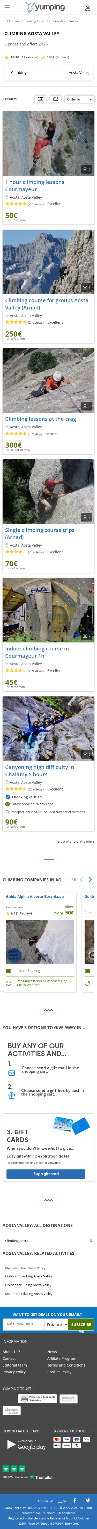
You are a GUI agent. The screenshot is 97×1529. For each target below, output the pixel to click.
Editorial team (15, 1365)
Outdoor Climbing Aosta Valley (28, 1276)
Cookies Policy (59, 1371)
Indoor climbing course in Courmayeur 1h (37, 652)
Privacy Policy (14, 1371)
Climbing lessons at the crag (40, 418)
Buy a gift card (46, 1174)
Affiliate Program (61, 1358)
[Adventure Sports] (45, 7)
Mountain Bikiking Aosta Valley (29, 1293)
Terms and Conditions (66, 1365)
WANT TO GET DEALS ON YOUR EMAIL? (47, 1314)
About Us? (11, 1351)
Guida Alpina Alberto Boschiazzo (35, 897)
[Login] (88, 8)
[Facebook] (74, 1501)
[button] (88, 879)
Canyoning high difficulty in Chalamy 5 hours (39, 771)
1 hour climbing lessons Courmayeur (34, 185)
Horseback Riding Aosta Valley (28, 1285)
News (52, 1351)
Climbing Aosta (16, 1240)
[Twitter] (88, 1501)
